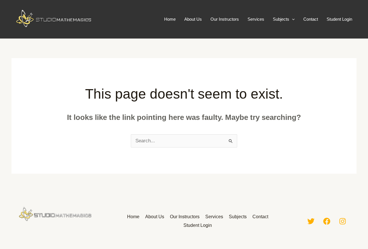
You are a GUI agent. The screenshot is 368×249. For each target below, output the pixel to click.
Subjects (281, 19)
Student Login (339, 19)
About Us (193, 19)
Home (170, 19)
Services (256, 19)
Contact (310, 19)
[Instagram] (342, 221)
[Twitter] (311, 221)
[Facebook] (326, 221)
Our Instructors (224, 19)
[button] (292, 19)
